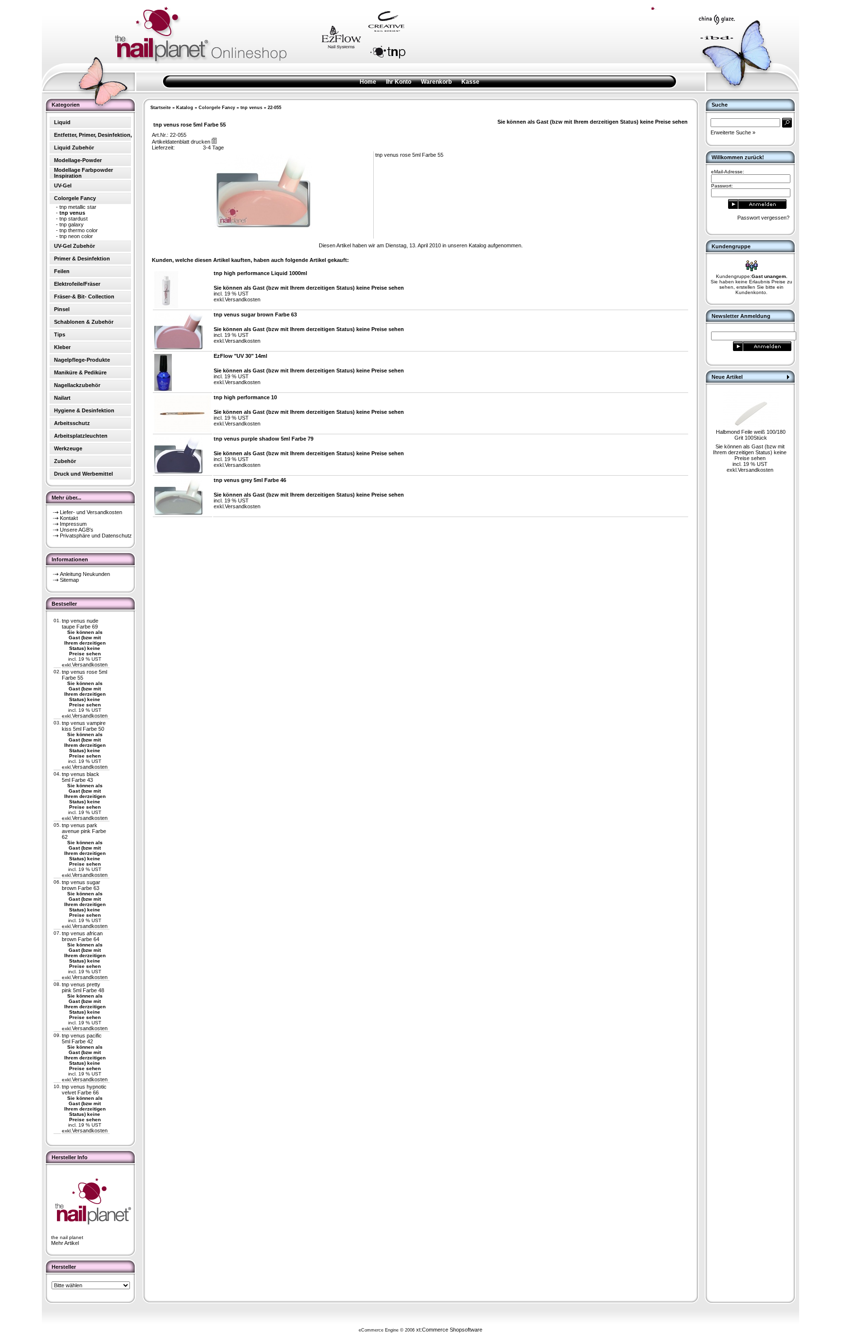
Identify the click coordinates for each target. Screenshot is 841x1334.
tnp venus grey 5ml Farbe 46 (250, 480)
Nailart (62, 398)
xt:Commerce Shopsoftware (449, 1330)
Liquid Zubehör (74, 147)
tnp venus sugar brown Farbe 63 (81, 885)
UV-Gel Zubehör (74, 246)
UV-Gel (63, 185)
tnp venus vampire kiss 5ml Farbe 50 (84, 726)
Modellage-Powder (78, 160)
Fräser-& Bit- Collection (84, 296)
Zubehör (65, 461)
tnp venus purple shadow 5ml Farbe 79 (263, 439)
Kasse (470, 81)
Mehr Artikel (65, 1243)
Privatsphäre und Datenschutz (96, 535)
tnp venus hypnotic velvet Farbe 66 (84, 1089)
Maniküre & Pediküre (80, 372)
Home (368, 81)
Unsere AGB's (76, 530)
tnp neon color (76, 236)
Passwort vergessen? (763, 218)
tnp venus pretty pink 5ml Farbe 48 (83, 987)
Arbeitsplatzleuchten (81, 436)
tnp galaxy (71, 224)
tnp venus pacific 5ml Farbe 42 (82, 1038)
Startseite (160, 107)
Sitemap (69, 580)
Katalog (184, 107)
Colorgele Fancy (217, 107)
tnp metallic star (77, 207)
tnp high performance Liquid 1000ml (260, 273)
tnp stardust (73, 219)
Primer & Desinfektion (82, 258)
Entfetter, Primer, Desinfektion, (93, 135)
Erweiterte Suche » (733, 132)
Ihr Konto (398, 81)
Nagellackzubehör (77, 385)
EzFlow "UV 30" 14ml (240, 356)
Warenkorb (436, 81)
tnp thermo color (78, 230)
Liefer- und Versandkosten (91, 512)
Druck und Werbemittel (83, 474)
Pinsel (62, 309)
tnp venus (251, 107)
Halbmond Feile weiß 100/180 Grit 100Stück (751, 435)
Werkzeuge (68, 448)
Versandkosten (90, 664)
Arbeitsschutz (72, 423)
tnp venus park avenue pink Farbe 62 (84, 831)
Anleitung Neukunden (85, 574)
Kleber (62, 347)
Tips (59, 334)
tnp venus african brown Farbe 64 (82, 936)
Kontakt (69, 518)
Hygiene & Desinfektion (84, 410)
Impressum (73, 524)
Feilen (62, 271)
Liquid (62, 122)
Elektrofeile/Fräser (77, 284)
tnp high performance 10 (245, 397)
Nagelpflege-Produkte (82, 360)
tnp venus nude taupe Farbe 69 (80, 624)
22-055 (274, 107)
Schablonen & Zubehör (83, 322)
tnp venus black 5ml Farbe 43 (80, 777)
